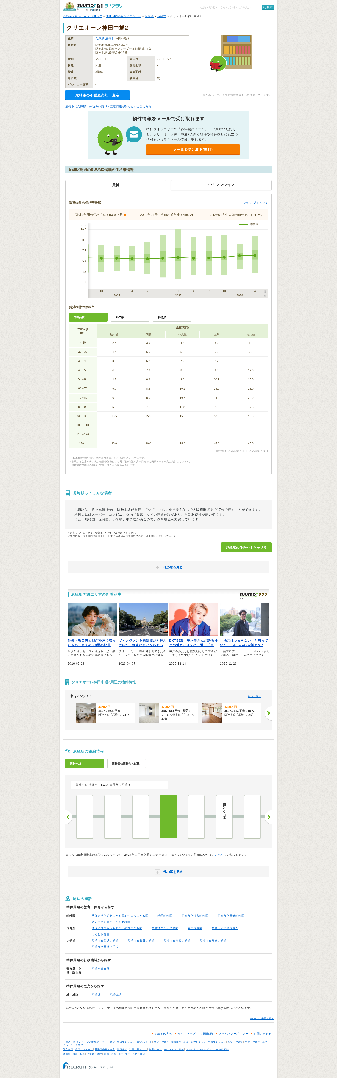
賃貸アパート (144, 1042)
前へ (68, 817)
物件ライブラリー (174, 1049)
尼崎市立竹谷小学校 (141, 940)
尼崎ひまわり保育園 (165, 928)
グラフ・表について (255, 202)
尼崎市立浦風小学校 (177, 940)
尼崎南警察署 (101, 968)
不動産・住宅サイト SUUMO (82, 16)
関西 (113, 1054)
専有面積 (79, 317)
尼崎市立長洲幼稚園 (231, 915)
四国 (120, 1054)
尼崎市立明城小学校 (105, 940)
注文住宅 (68, 1049)
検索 (270, 7)
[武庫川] (252, 816)
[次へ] (268, 713)
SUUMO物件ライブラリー (123, 16)
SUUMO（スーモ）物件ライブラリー (94, 6)
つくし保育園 (101, 934)
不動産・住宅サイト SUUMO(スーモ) (84, 1042)
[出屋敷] (196, 816)
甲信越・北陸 (94, 1054)
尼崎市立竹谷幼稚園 (195, 915)
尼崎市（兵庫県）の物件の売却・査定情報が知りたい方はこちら (108, 106)
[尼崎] (168, 816)
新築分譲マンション (194, 1042)
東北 (75, 1054)
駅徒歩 (162, 317)
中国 (127, 1054)
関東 (82, 1054)
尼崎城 (96, 994)
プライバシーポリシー (233, 1033)
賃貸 (112, 1042)
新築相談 (122, 1049)
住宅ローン (155, 1049)
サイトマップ (187, 1033)
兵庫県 (149, 16)
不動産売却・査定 (105, 1049)
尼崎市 (161, 16)
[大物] (141, 816)
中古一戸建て (252, 1042)
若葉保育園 (195, 928)
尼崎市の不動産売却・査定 (97, 95)
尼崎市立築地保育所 (225, 928)
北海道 (67, 1054)
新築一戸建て (235, 1042)
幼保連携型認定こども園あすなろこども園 (120, 915)
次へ (268, 817)
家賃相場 (176, 1042)
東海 (106, 1054)
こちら (219, 854)
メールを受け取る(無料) (193, 149)
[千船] (85, 816)
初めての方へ (163, 1033)
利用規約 (207, 1033)
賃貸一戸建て (161, 1042)
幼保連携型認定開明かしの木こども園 (117, 928)
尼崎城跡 (116, 994)
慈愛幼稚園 (164, 915)
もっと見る (254, 696)
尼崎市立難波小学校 (213, 940)
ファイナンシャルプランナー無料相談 (207, 1049)
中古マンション (217, 1042)
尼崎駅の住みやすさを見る (246, 547)
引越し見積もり (138, 1049)
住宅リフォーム (84, 1049)
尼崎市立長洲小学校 (105, 946)
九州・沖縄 (139, 1054)
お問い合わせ (263, 1033)
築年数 (120, 317)
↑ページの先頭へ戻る (262, 1018)
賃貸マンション (126, 1042)
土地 (264, 1042)
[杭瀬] (113, 816)
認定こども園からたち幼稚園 (111, 922)
